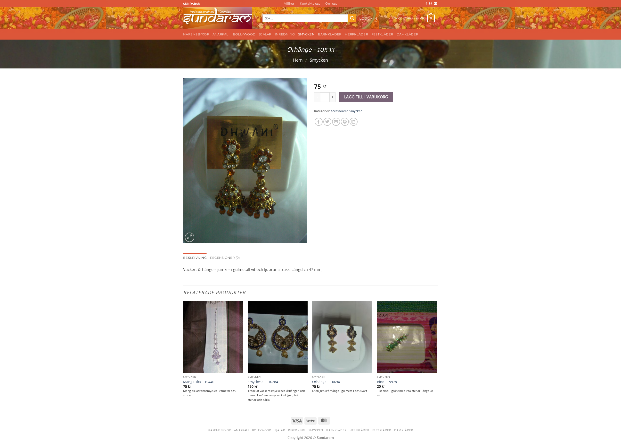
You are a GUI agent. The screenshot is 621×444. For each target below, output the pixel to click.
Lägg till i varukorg (366, 97)
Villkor (289, 3)
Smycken (306, 34)
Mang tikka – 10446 (198, 382)
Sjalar (265, 34)
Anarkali (220, 34)
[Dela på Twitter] (327, 122)
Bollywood (244, 34)
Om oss (331, 3)
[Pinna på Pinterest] (345, 122)
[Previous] (183, 356)
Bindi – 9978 (387, 382)
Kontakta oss (310, 3)
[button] (368, 18)
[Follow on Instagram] (430, 3)
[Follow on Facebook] (426, 3)
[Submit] (352, 18)
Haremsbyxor (196, 34)
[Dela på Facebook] (319, 122)
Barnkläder (330, 34)
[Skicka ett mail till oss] (435, 3)
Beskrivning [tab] (195, 258)
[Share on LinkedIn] (354, 122)
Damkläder (407, 34)
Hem (298, 60)
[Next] (436, 356)
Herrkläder (356, 34)
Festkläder (382, 34)
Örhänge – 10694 (326, 382)
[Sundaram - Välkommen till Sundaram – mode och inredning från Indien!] (219, 18)
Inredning (285, 34)
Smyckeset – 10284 (263, 382)
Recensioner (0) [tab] (225, 258)
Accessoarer (339, 111)
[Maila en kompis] (336, 122)
